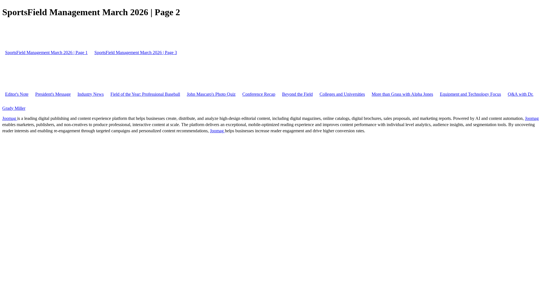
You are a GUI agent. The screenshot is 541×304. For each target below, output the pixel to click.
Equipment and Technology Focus (470, 94)
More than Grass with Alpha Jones (402, 94)
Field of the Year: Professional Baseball (145, 94)
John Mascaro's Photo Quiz (211, 94)
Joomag (9, 118)
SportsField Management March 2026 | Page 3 (135, 52)
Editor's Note (16, 94)
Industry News (90, 94)
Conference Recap (258, 94)
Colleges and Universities (342, 94)
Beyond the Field (297, 94)
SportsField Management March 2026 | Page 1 (46, 52)
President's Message (53, 94)
